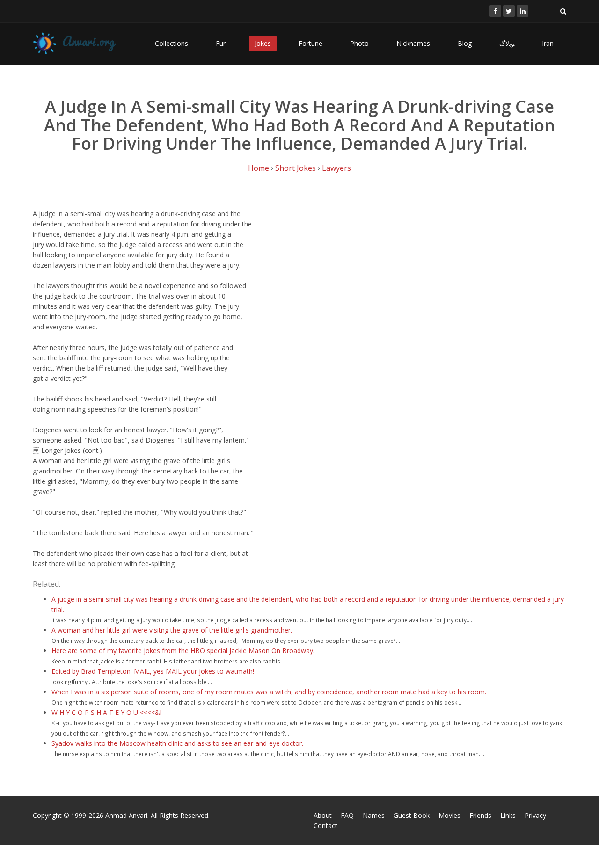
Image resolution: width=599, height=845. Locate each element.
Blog (465, 43)
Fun (221, 43)
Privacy (535, 815)
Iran (548, 43)
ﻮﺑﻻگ (506, 43)
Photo (359, 43)
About (323, 815)
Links (508, 815)
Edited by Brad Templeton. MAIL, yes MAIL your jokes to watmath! (152, 671)
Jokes (263, 43)
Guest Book (412, 815)
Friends (480, 815)
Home (258, 168)
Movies (449, 815)
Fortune (310, 43)
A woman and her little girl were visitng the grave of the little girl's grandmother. (171, 630)
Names (374, 815)
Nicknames (413, 43)
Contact (325, 825)
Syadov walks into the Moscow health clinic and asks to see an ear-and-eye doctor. (177, 743)
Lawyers (336, 168)
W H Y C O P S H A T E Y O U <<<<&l (106, 712)
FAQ (347, 815)
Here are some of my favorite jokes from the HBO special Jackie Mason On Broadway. (182, 650)
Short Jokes (295, 168)
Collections (171, 43)
